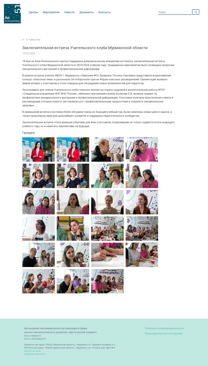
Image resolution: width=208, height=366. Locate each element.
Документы (86, 12)
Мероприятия (51, 12)
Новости (69, 12)
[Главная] (16, 15)
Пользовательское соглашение (164, 333)
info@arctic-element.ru (34, 354)
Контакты (104, 12)
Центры (33, 12)
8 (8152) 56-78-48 (32, 351)
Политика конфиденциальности (164, 328)
